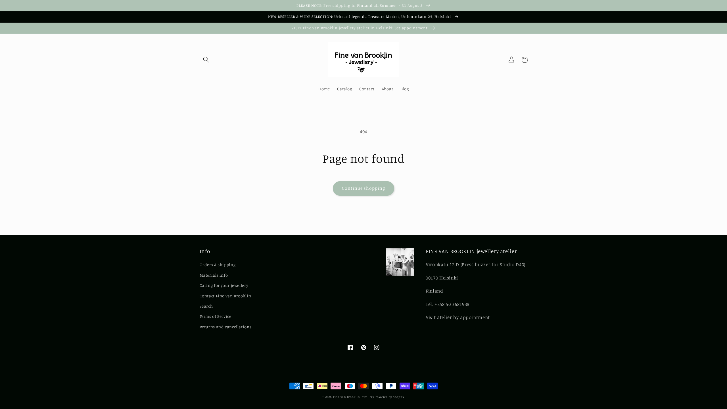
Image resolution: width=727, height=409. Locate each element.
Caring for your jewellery (224, 285)
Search (206, 306)
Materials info (214, 275)
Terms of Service (215, 316)
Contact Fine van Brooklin (225, 295)
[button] (206, 59)
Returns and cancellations (226, 326)
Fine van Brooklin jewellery (353, 396)
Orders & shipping (218, 264)
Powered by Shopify (389, 396)
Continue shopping (363, 188)
